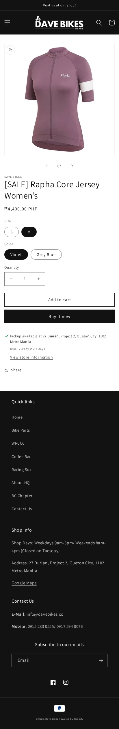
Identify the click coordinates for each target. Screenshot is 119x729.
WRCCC (18, 443)
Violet (16, 254)
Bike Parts (21, 430)
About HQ (21, 482)
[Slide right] (72, 165)
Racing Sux (21, 469)
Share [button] (16, 369)
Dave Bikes (51, 718)
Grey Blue (46, 254)
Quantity (11, 267)
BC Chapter (22, 495)
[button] (7, 22)
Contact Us (22, 508)
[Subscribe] (100, 660)
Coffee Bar (21, 456)
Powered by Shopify (71, 718)
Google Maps (24, 583)
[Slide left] (46, 165)
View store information (31, 357)
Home (17, 417)
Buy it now (59, 316)
